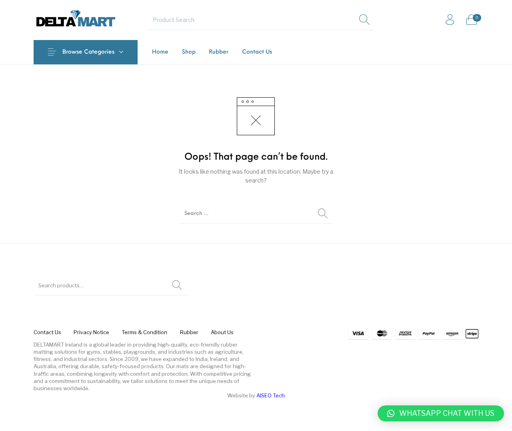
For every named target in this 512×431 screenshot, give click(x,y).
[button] (441, 413)
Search (177, 285)
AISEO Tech (270, 395)
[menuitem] (160, 52)
